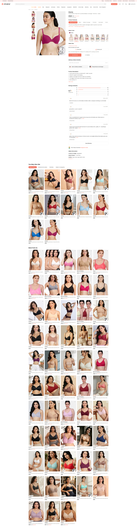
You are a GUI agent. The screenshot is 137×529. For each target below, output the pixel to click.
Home (29, 9)
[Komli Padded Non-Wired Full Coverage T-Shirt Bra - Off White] (36, 260)
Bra (32, 9)
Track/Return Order (108, 0)
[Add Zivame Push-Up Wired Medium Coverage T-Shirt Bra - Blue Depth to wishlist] (43, 170)
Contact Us (115, 0)
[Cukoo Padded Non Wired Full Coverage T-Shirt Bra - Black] (68, 260)
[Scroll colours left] (69, 38)
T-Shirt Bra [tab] (94, 22)
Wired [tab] (80, 22)
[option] (33, 14)
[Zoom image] (51, 33)
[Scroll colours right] (107, 38)
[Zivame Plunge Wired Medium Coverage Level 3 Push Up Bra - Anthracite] (52, 179)
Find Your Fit (99, 49)
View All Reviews (88, 143)
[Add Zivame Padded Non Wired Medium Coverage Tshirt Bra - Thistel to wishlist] (43, 402)
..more (82, 118)
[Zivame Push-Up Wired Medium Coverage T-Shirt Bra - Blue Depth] (36, 179)
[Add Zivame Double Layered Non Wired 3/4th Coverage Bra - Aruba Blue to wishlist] (59, 452)
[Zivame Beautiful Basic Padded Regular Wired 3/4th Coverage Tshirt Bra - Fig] (68, 310)
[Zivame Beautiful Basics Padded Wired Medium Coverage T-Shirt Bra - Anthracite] (68, 205)
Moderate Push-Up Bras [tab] (42, 167)
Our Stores (119, 0)
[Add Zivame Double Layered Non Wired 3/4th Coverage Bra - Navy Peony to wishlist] (107, 427)
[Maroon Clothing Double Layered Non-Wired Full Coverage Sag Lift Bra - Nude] (84, 260)
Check (106, 62)
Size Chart (79, 49)
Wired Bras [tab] (51, 167)
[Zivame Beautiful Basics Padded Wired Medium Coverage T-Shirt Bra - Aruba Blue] (100, 179)
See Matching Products (79, 26)
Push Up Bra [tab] (101, 22)
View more (70, 81)
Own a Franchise (131, 0)
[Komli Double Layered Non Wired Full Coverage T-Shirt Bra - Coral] (100, 260)
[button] (105, 4)
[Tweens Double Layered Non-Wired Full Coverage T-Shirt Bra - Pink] (36, 285)
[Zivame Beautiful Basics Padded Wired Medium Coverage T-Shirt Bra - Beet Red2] (52, 230)
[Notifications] (120, 4)
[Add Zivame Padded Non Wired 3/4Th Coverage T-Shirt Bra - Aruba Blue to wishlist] (91, 477)
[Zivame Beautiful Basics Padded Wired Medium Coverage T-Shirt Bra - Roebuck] (36, 205)
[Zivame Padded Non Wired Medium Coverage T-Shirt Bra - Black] (36, 310)
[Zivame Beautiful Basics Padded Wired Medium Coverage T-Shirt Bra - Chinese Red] (52, 205)
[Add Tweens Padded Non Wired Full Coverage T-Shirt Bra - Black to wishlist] (107, 276)
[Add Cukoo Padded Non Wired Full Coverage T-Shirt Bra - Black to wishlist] (75, 251)
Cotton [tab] (106, 22)
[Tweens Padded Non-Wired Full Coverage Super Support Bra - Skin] (52, 310)
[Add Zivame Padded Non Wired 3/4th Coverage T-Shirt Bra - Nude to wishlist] (59, 351)
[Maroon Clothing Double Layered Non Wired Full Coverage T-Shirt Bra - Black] (68, 285)
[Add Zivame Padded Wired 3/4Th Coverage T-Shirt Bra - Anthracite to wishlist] (75, 326)
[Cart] (126, 4)
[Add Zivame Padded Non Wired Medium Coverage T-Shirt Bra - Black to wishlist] (43, 301)
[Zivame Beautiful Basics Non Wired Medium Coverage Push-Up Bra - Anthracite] (84, 179)
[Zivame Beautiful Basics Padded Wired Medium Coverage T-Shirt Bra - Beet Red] (100, 205)
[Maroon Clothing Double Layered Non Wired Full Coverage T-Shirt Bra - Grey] (52, 285)
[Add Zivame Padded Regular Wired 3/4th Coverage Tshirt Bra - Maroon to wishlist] (107, 326)
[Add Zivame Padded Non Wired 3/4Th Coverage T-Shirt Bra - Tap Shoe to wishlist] (43, 326)
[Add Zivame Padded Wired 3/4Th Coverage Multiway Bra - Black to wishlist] (75, 477)
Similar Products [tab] (32, 167)
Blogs (103, 0)
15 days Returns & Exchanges (97, 66)
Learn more (70, 26)
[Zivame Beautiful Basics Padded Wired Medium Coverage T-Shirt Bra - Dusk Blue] (84, 205)
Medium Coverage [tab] (86, 22)
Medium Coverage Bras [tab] (60, 167)
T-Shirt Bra (35, 9)
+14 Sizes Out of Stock (72, 45)
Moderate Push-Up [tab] (73, 22)
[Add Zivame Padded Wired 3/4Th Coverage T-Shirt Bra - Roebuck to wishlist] (59, 477)
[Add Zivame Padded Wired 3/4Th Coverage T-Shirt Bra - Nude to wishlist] (59, 402)
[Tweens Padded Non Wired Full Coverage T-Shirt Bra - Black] (100, 285)
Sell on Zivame (125, 0)
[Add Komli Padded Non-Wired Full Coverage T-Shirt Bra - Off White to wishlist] (43, 251)
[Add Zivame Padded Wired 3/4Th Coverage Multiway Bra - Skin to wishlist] (91, 326)
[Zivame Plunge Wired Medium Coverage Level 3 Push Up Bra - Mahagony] (68, 179)
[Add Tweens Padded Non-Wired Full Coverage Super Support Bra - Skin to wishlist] (59, 301)
